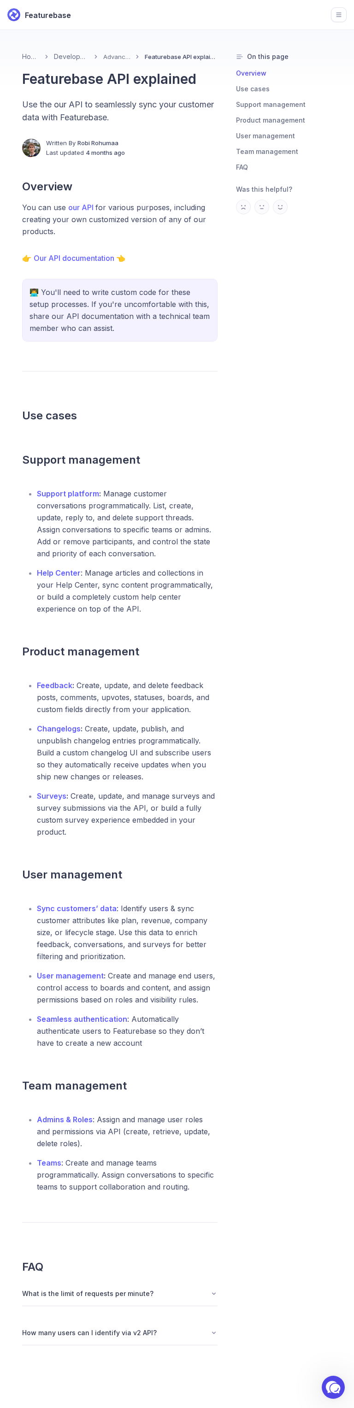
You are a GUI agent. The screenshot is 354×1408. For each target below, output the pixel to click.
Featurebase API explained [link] (181, 56)
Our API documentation (75, 258)
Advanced (117, 56)
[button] (333, 1387)
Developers (71, 56)
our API (81, 207)
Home (30, 56)
